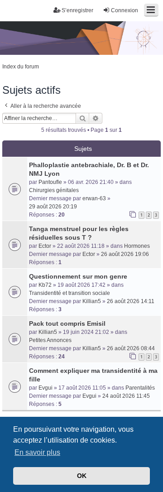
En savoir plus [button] (37, 452)
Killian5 (91, 301)
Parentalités (140, 388)
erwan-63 (94, 198)
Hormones (137, 246)
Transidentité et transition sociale (69, 293)
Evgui (45, 388)
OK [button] (81, 475)
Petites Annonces (50, 340)
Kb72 (45, 285)
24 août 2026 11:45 (126, 396)
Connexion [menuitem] (124, 10)
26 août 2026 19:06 (125, 254)
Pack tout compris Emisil (67, 323)
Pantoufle (50, 182)
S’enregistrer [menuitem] (77, 10)
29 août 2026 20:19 (53, 206)
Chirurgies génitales (54, 190)
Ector (44, 246)
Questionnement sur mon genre (78, 276)
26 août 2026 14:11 (130, 301)
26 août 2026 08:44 (131, 348)
